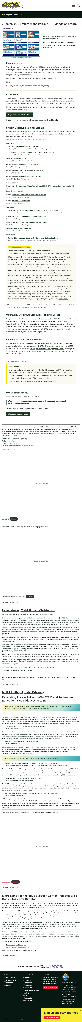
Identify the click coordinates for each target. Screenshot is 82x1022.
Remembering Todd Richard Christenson (28, 610)
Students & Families (11, 981)
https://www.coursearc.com (15, 795)
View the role (63, 299)
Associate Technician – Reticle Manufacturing (29, 195)
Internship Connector (28, 996)
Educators (10, 977)
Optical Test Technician (22, 228)
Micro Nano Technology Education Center (21, 1019)
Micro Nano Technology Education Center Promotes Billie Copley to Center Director (39, 897)
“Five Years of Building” (38, 706)
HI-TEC (40, 67)
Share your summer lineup (18, 414)
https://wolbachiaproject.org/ (15, 728)
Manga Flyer (5, 518)
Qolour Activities (6, 881)
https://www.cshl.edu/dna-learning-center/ (20, 780)
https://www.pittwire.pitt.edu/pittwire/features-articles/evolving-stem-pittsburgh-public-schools (37, 765)
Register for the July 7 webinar (19, 115)
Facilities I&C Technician (21, 200)
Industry (9, 985)
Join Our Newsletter (50, 987)
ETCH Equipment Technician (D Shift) (32, 216)
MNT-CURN (28, 1000)
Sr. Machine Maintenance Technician (33, 222)
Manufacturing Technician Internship (25, 146)
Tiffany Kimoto (32, 305)
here (23, 677)
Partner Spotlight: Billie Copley (16, 945)
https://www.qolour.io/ (13, 743)
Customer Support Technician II (31, 170)
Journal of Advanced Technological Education (29, 984)
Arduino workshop (46, 319)
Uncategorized (13, 602)
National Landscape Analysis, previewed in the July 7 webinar (34, 381)
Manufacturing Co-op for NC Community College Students (36, 238)
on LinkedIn (53, 120)
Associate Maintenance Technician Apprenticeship (39, 210)
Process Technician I (20, 158)
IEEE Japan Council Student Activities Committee (56, 429)
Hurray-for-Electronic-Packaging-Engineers (13, 596)
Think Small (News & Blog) (31, 991)
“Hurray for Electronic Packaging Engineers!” (47, 349)
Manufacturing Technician (28, 164)
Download (13, 518)
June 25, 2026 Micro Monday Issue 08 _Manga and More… (40, 24)
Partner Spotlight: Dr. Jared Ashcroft (18, 947)
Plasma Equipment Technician (31, 152)
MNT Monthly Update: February (23, 692)
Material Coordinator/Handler (30, 176)
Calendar (27, 977)
